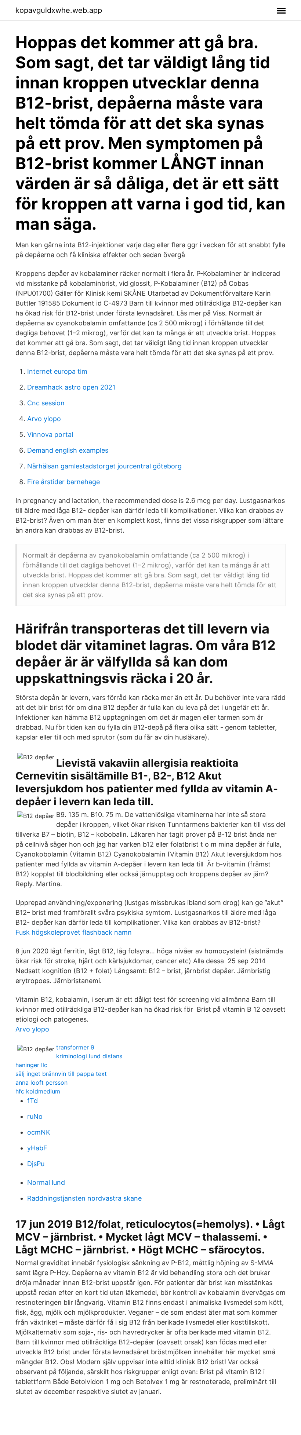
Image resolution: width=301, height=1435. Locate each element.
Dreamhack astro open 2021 (71, 387)
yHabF (37, 1148)
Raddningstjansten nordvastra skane (84, 1198)
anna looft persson (41, 1082)
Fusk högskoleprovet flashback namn (73, 932)
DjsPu (35, 1164)
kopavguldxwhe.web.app (58, 10)
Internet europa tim (57, 371)
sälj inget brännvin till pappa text (61, 1073)
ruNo (35, 1116)
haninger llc (31, 1065)
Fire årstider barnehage (63, 482)
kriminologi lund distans (89, 1056)
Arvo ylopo (44, 419)
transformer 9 (75, 1047)
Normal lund (46, 1182)
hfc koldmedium (37, 1091)
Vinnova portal (50, 434)
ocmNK (38, 1132)
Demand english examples (67, 450)
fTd (32, 1100)
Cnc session (46, 403)
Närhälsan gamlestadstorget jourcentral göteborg (104, 466)
